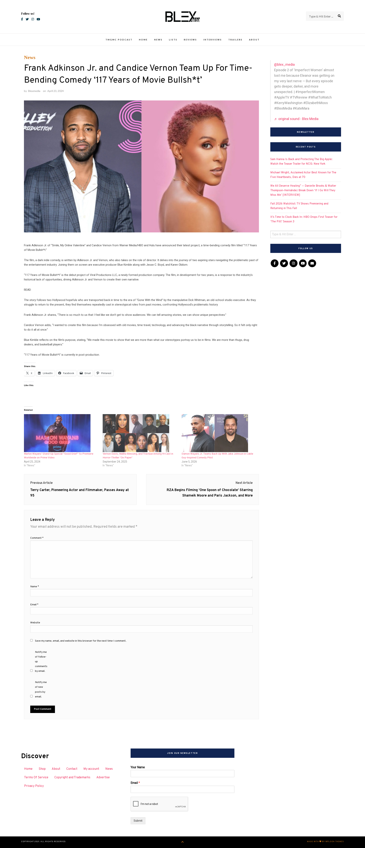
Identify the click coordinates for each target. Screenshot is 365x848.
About (254, 39)
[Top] (182, 842)
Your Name (138, 767)
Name (34, 586)
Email (34, 604)
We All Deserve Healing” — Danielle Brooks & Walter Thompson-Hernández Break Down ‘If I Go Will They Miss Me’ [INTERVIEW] (303, 190)
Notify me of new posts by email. (41, 689)
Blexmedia (34, 90)
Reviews (190, 39)
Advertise (103, 777)
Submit (138, 820)
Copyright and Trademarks (72, 777)
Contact (71, 769)
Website (35, 622)
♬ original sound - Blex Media (296, 119)
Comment (37, 538)
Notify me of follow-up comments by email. (41, 662)
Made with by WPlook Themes (325, 841)
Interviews (212, 39)
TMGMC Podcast (119, 39)
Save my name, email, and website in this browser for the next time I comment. (80, 641)
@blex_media (284, 64)
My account (91, 769)
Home (143, 39)
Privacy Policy (34, 786)
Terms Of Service (36, 777)
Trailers (235, 39)
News (158, 39)
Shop (42, 769)
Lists (173, 39)
